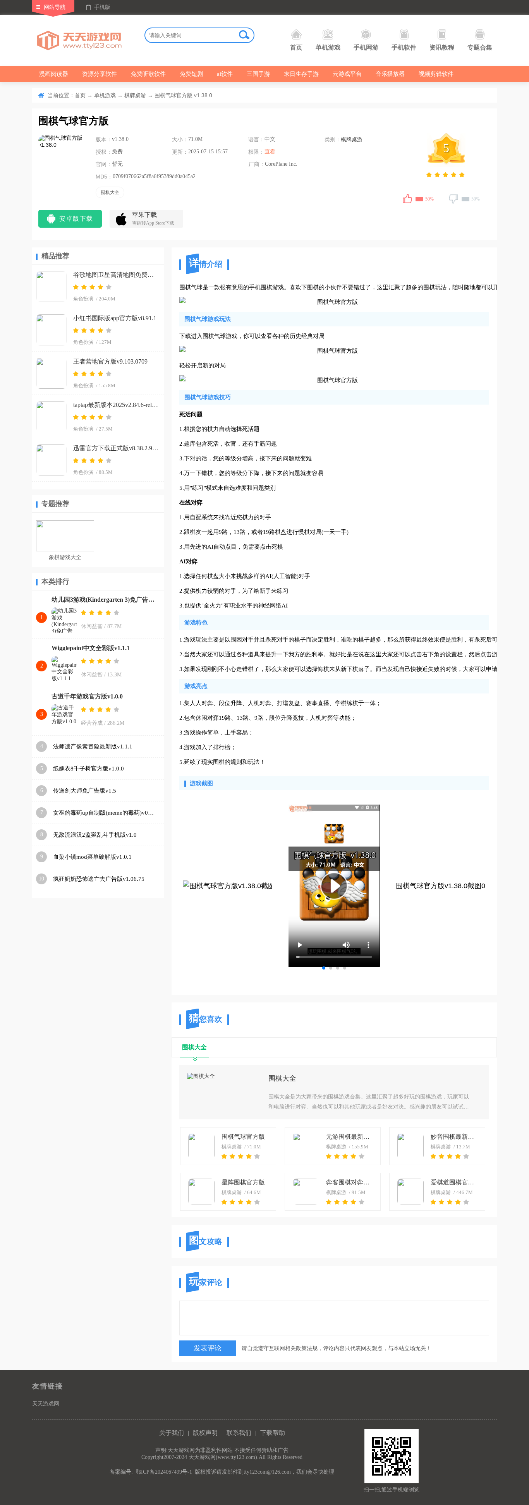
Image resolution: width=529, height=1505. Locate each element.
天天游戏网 (45, 1404)
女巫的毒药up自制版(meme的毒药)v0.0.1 (104, 813)
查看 (269, 151)
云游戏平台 (347, 74)
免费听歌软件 (148, 74)
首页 (296, 47)
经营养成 (92, 723)
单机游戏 (328, 47)
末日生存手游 (301, 74)
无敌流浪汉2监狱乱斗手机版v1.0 (95, 835)
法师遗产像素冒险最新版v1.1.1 (92, 746)
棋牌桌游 (135, 95)
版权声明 (205, 1432)
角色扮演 (83, 299)
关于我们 (171, 1432)
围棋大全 (282, 1078)
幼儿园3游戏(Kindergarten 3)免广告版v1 (106, 599)
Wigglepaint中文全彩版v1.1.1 (91, 648)
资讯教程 (441, 47)
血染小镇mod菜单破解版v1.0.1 (92, 857)
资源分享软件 (99, 74)
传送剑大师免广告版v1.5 (84, 791)
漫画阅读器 (53, 74)
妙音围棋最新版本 (455, 1136)
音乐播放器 (390, 74)
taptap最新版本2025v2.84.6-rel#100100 (115, 405)
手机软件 (404, 47)
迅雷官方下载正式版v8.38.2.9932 (115, 448)
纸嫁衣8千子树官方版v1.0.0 (88, 768)
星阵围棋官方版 (243, 1182)
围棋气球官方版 (243, 1136)
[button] (323, 968)
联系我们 (239, 1432)
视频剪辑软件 (436, 74)
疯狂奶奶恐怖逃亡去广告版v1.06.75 (98, 879)
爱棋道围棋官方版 (455, 1182)
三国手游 (258, 74)
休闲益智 (92, 626)
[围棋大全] (224, 1092)
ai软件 (225, 74)
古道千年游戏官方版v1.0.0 (87, 696)
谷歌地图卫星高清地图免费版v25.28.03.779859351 (115, 274)
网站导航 (54, 7)
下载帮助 (272, 1432)
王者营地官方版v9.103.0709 (110, 361)
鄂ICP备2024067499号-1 (164, 1472)
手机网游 (366, 47)
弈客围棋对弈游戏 (350, 1182)
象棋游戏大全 (65, 557)
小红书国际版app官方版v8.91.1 (114, 318)
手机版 (102, 7)
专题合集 (479, 47)
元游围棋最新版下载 (350, 1136)
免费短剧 (191, 74)
